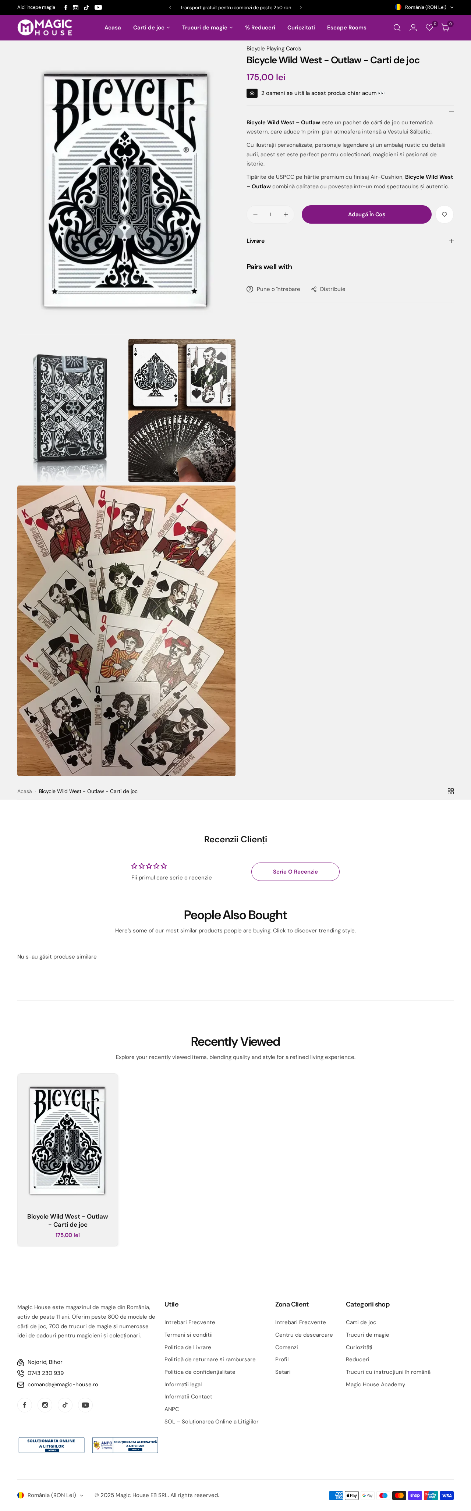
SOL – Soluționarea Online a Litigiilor (211, 1421)
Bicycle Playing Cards (274, 48)
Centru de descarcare (304, 1334)
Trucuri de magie (367, 1334)
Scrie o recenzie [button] (295, 871)
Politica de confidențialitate (200, 1372)
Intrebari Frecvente (189, 1322)
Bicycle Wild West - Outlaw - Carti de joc (67, 1220)
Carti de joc (361, 1322)
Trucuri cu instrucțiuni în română (388, 1372)
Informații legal (183, 1384)
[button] (170, 7)
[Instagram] (75, 7)
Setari (283, 1372)
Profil (281, 1359)
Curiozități (359, 1347)
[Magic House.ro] (44, 27)
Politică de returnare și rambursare (210, 1359)
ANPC (171, 1409)
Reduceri (357, 1359)
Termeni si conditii (188, 1334)
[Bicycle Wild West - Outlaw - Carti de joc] (68, 1140)
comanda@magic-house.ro (63, 1384)
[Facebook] (65, 7)
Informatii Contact (188, 1396)
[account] (413, 27)
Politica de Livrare (187, 1347)
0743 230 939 (46, 1373)
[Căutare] (397, 27)
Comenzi (286, 1347)
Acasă (24, 791)
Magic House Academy (375, 1384)
